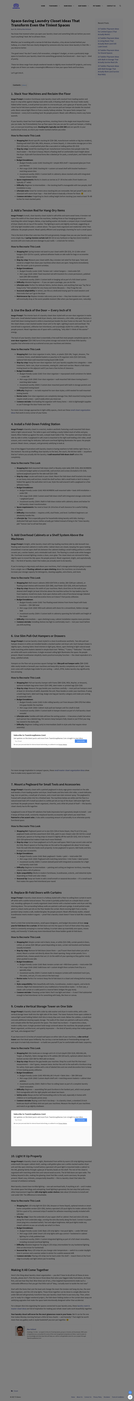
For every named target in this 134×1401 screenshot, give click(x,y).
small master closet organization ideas (69, 770)
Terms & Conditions (118, 1397)
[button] (120, 6)
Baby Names (82, 6)
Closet (16, 1391)
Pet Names (97, 6)
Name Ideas (68, 6)
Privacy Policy (97, 1397)
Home (43, 6)
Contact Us (111, 6)
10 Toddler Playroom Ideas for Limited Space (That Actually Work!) (108, 32)
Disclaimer (107, 1397)
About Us (79, 1397)
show (24, 85)
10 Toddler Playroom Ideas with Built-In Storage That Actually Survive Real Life (108, 59)
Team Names (53, 6)
